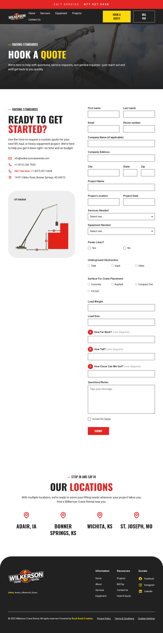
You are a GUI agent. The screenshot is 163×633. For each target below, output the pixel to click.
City (90, 166)
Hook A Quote (117, 16)
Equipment (61, 13)
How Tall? (108, 349)
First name (94, 108)
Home (31, 13)
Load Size (94, 316)
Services (45, 13)
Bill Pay (144, 16)
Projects (77, 13)
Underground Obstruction (103, 260)
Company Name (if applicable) (106, 137)
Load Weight (95, 301)
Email (91, 123)
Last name (129, 108)
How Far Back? (111, 332)
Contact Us (34, 19)
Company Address (99, 152)
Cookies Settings (146, 618)
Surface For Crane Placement (105, 278)
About (99, 584)
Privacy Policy (104, 618)
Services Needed (98, 210)
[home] (17, 16)
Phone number (132, 123)
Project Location (98, 196)
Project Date (130, 196)
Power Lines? (96, 242)
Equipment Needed (99, 225)
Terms (107, 419)
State (126, 166)
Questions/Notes (98, 382)
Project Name (96, 181)
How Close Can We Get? (117, 366)
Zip (143, 166)
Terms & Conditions (124, 618)
